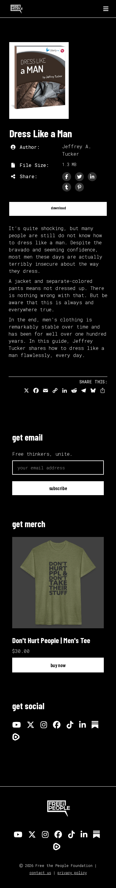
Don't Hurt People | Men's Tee (51, 640)
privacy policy (72, 872)
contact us (40, 872)
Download (58, 207)
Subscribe (58, 488)
